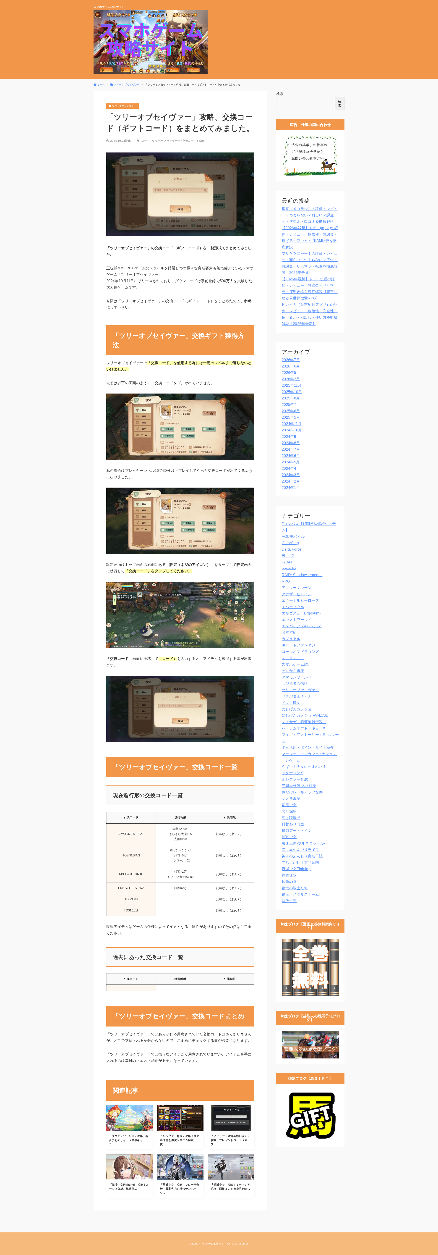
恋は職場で (291, 818)
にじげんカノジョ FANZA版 (305, 715)
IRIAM (287, 562)
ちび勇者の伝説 (295, 683)
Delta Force (292, 549)
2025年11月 (292, 385)
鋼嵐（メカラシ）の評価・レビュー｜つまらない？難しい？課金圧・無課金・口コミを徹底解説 (310, 215)
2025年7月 (291, 405)
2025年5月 (291, 417)
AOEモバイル (293, 536)
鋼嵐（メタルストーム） (302, 894)
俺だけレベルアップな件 (302, 792)
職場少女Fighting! (296, 869)
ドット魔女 (291, 703)
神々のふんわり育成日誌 (302, 856)
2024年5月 (291, 462)
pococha (289, 568)
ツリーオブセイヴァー (166, 140)
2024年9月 (291, 436)
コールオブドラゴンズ (300, 652)
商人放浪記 (291, 799)
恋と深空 (289, 811)
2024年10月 (292, 430)
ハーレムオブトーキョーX (303, 728)
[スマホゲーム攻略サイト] (151, 42)
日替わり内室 (293, 824)
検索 (280, 94)
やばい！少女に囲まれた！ (304, 767)
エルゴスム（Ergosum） (302, 613)
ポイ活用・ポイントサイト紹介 (308, 747)
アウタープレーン (297, 588)
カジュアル (291, 639)
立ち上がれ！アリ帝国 (300, 862)
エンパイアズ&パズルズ (302, 626)
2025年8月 (291, 398)
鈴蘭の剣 (289, 882)
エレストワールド (297, 620)
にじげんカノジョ (297, 709)
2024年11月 (292, 424)
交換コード (189, 140)
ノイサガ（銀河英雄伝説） (304, 722)
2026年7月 (291, 360)
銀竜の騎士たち (295, 888)
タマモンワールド (297, 677)
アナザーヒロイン (297, 594)
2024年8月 (291, 443)
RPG (286, 581)
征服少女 (289, 805)
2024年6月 (291, 456)
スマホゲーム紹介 (297, 664)
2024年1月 (291, 488)
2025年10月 (292, 392)
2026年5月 (291, 373)
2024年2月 (291, 481)
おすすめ (289, 632)
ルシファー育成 (295, 779)
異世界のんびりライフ (300, 850)
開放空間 (289, 901)
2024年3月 (291, 475)
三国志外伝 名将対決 (299, 786)
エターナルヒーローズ (300, 600)
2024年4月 (291, 468)
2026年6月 (291, 366)
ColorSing (290, 543)
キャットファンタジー (300, 645)
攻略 (201, 140)
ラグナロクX (292, 773)
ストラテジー (293, 658)
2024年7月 (291, 449)
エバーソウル (293, 607)
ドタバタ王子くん (297, 696)
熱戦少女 (289, 837)
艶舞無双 (289, 875)
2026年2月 (291, 379)
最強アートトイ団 (297, 830)
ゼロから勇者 (293, 671)
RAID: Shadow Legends (302, 575)
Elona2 (288, 556)
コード (145, 140)
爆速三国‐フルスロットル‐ (303, 843)
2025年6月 (291, 411)
